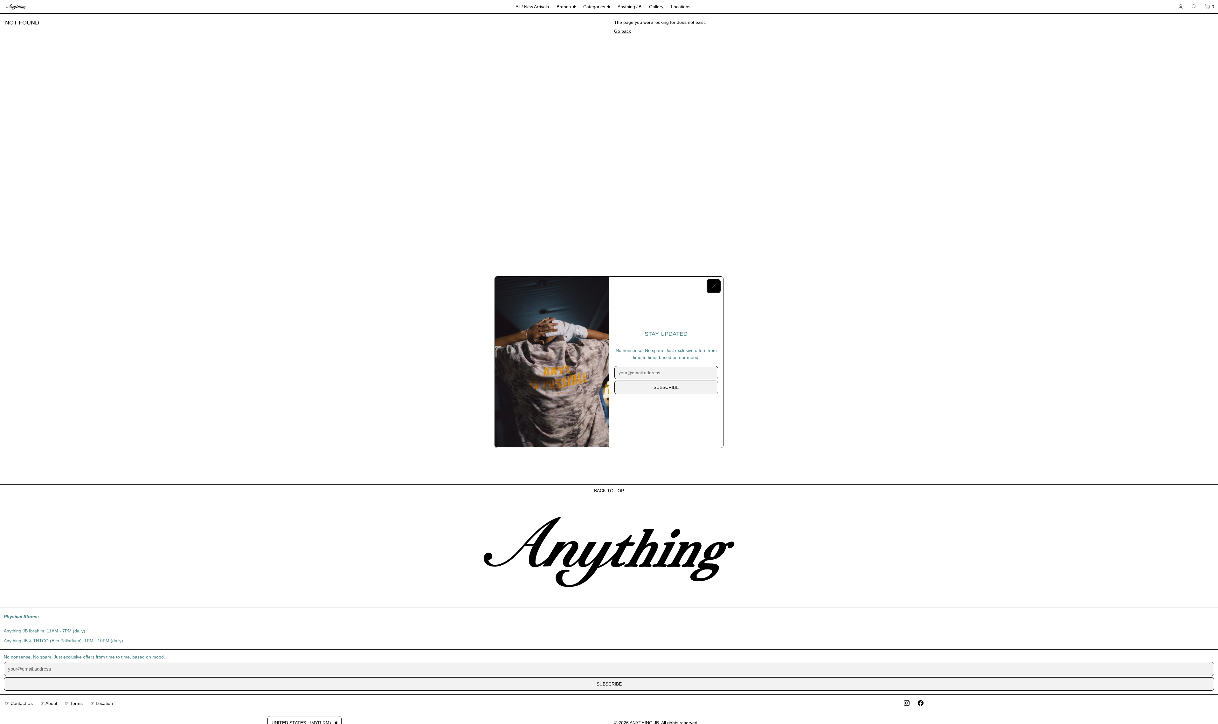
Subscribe (666, 387)
